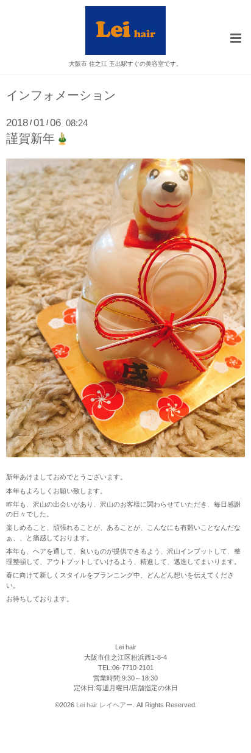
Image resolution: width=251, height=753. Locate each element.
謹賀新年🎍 (37, 138)
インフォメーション (61, 96)
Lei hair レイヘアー (104, 704)
